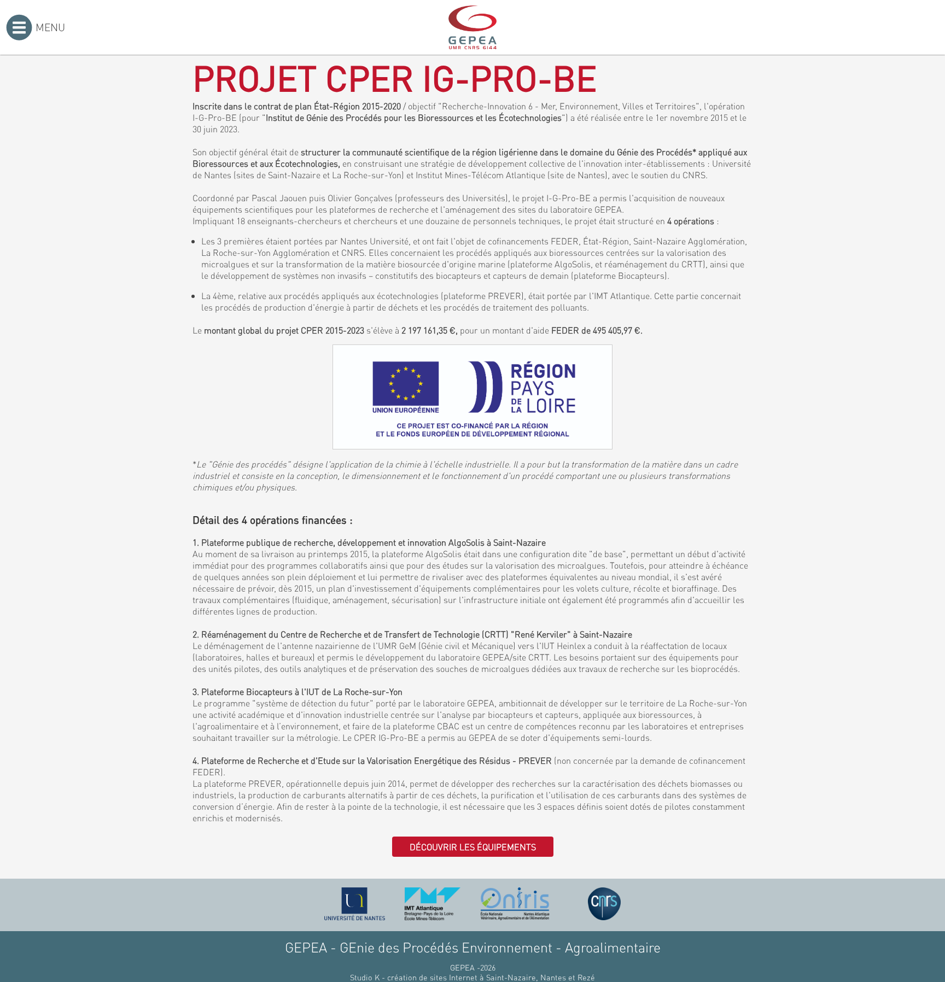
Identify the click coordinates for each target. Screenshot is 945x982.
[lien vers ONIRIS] (515, 903)
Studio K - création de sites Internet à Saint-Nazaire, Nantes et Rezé (472, 977)
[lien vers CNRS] (604, 903)
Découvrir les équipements (473, 846)
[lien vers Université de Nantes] (355, 903)
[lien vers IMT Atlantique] (432, 903)
